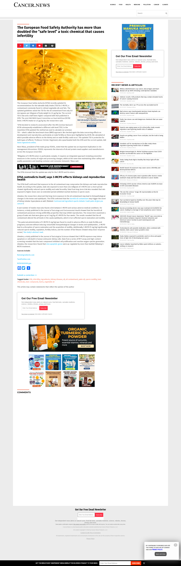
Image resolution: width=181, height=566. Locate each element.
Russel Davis (33, 41)
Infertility (36, 279)
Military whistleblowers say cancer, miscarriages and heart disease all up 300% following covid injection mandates (139, 90)
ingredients (45, 279)
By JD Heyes (131, 248)
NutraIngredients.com (25, 255)
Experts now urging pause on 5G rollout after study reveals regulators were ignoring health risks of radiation (140, 128)
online (26, 143)
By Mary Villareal (131, 123)
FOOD (120, 4)
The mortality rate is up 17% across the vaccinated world (139, 105)
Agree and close (160, 554)
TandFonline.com (23, 259)
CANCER (156, 4)
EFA (30, 279)
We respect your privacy (79, 524)
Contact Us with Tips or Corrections (91, 533)
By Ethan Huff (130, 93)
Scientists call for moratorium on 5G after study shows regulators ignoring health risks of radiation (138, 144)
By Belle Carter (131, 101)
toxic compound (32, 282)
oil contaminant (72, 279)
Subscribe (136, 563)
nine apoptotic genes (54, 244)
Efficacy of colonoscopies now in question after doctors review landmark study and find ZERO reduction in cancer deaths (141, 177)
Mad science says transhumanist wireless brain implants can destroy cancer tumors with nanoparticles (140, 112)
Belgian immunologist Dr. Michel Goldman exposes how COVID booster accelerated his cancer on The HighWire (141, 152)
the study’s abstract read (33, 232)
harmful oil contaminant (79, 199)
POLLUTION (147, 4)
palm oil (82, 279)
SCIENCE (113, 4)
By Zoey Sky (130, 163)
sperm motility (91, 279)
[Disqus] (62, 421)
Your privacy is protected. (27, 314)
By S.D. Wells (131, 204)
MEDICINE (137, 4)
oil (64, 279)
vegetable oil (49, 282)
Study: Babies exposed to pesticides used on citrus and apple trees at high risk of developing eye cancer (140, 237)
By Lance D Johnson (132, 180)
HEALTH (128, 4)
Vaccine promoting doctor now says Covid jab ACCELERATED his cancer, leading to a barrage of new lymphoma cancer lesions (141, 209)
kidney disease (56, 279)
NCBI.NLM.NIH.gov (24, 263)
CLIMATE (165, 4)
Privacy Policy (90, 538)
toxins (41, 282)
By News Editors (131, 107)
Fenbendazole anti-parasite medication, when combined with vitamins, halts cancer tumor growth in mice (140, 229)
